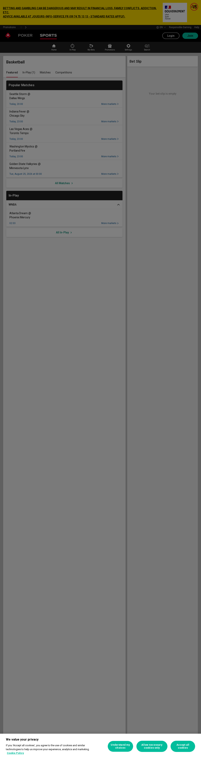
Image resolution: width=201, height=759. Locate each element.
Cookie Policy (15, 753)
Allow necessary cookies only (151, 746)
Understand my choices (120, 746)
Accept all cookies (182, 746)
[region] (100, 746)
